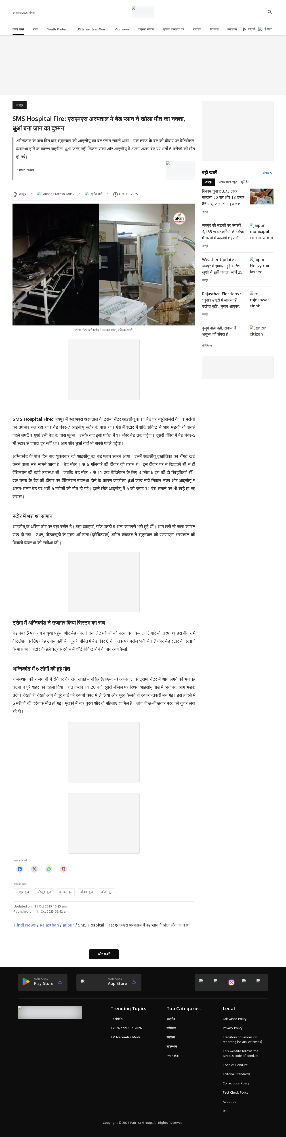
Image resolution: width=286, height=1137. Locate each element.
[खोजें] (269, 12)
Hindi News (25, 925)
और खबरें (104, 954)
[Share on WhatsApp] (49, 869)
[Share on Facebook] (20, 869)
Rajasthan (49, 925)
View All (268, 173)
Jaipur (68, 925)
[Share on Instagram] (63, 869)
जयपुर (19, 105)
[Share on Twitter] (34, 869)
